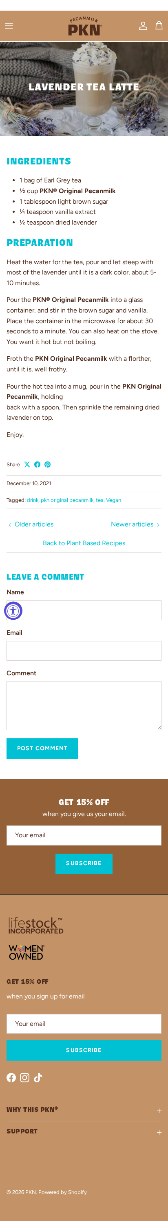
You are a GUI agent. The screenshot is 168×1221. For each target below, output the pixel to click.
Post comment (42, 748)
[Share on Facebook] (37, 464)
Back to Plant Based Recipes (84, 543)
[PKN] (84, 26)
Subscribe (84, 863)
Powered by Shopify (62, 1192)
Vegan (113, 500)
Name (15, 592)
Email (14, 632)
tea (100, 500)
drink (32, 500)
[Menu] (9, 26)
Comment (21, 673)
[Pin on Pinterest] (47, 464)
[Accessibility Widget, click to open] (13, 610)
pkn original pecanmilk (67, 500)
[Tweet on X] (27, 464)
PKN (30, 1192)
